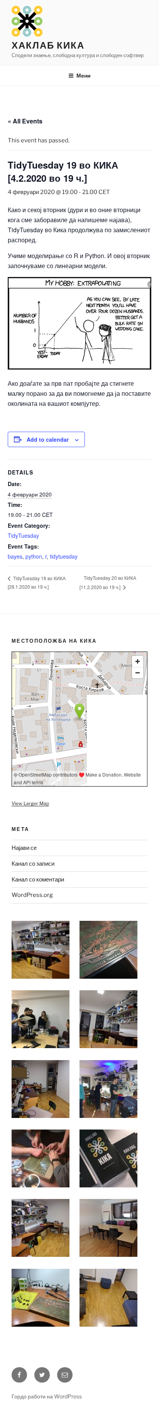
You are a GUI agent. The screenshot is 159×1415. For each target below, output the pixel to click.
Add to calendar (48, 439)
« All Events (25, 121)
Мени (83, 75)
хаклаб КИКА (48, 45)
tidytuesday (64, 556)
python (33, 556)
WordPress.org (32, 895)
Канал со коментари (38, 879)
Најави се (24, 847)
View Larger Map (30, 803)
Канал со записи (33, 863)
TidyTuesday (23, 535)
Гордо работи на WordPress (47, 1396)
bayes (15, 556)
